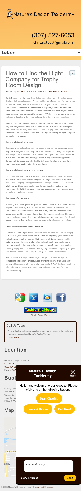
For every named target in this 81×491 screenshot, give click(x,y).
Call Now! (64, 409)
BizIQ (24, 477)
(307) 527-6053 (53, 34)
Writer (20, 91)
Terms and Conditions (44, 487)
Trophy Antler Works (40, 315)
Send (70, 477)
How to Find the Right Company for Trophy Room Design (34, 78)
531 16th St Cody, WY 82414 (11, 365)
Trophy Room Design (55, 91)
